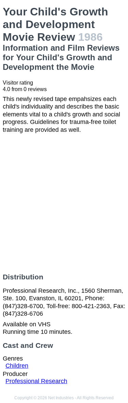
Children (16, 365)
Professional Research (36, 381)
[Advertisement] (64, 203)
